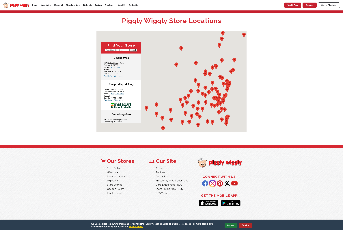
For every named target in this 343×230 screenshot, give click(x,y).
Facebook (205, 183)
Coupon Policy (115, 188)
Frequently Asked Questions (172, 180)
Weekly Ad (58, 5)
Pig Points (87, 5)
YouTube (234, 183)
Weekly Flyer (293, 5)
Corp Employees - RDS (169, 184)
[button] (219, 45)
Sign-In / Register (328, 5)
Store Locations (73, 5)
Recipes (98, 5)
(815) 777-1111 (117, 67)
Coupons (309, 5)
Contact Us (133, 5)
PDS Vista (161, 193)
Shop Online (46, 5)
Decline (245, 225)
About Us (122, 5)
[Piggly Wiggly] (220, 163)
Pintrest (220, 183)
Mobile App (110, 5)
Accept (230, 225)
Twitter (227, 183)
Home (34, 5)
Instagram (212, 183)
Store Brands (114, 184)
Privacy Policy (136, 226)
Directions (118, 76)
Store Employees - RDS (169, 188)
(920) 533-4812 (117, 94)
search (133, 50)
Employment (114, 193)
